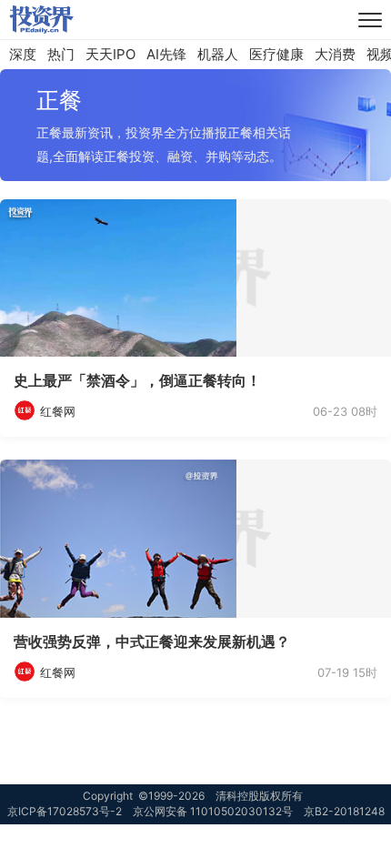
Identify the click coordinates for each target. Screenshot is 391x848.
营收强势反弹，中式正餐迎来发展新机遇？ (152, 641)
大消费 (335, 54)
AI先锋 (166, 54)
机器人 (217, 54)
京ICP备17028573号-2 (64, 811)
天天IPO (110, 54)
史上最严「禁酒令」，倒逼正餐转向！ (137, 380)
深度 (22, 54)
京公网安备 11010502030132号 (213, 811)
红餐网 (57, 411)
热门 (61, 54)
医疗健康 (276, 54)
